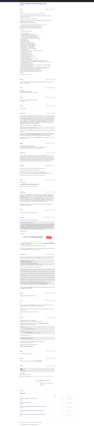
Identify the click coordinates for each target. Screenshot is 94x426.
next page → (22, 390)
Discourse (25, 424)
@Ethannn (23, 204)
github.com (22, 233)
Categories (24, 422)
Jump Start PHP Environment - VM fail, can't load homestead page (32, 410)
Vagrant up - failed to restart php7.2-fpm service (28, 398)
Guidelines (28, 422)
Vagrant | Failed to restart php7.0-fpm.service (33, 3)
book (20, 6)
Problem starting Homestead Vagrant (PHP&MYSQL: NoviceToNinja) (32, 414)
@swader (21, 295)
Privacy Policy (40, 422)
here (36, 311)
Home (21, 422)
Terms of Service (34, 422)
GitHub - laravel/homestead (26, 243)
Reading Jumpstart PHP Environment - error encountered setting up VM (33, 406)
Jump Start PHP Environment (26, 222)
